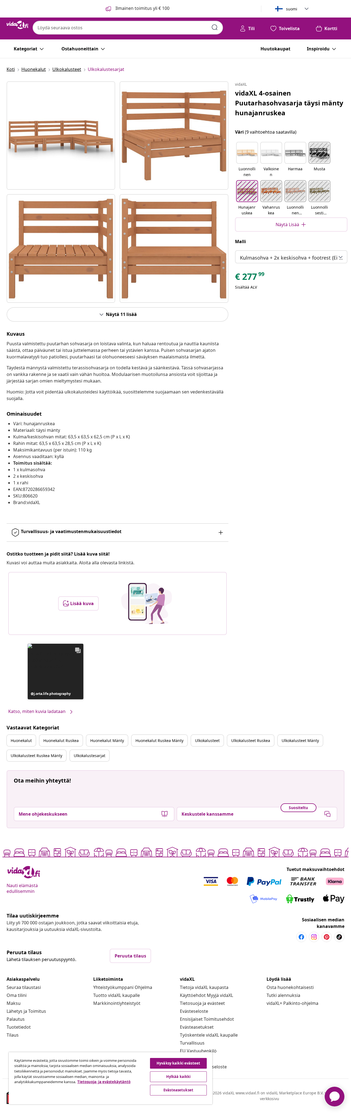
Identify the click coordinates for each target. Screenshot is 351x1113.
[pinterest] (326, 937)
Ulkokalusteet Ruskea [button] (250, 740)
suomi (291, 8)
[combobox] (128, 27)
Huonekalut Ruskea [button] (61, 740)
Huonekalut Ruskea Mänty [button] (159, 740)
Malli (240, 241)
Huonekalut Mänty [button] (107, 740)
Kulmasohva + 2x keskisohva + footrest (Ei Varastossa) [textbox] (292, 257)
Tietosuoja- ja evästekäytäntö (104, 1081)
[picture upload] (146, 603)
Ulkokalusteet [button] (207, 740)
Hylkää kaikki (178, 1076)
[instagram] (314, 937)
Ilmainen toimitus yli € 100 (141, 8)
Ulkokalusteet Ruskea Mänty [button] (36, 755)
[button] (55, 671)
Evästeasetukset (197, 1027)
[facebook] (301, 937)
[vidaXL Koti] (17, 25)
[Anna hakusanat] (214, 27)
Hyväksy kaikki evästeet (178, 1063)
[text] (250, 278)
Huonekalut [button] (21, 740)
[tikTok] (339, 937)
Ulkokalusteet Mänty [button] (300, 740)
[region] (110, 1078)
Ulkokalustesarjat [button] (89, 755)
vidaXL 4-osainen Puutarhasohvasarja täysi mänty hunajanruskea (289, 102)
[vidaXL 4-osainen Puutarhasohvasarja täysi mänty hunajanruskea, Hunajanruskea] (61, 135)
